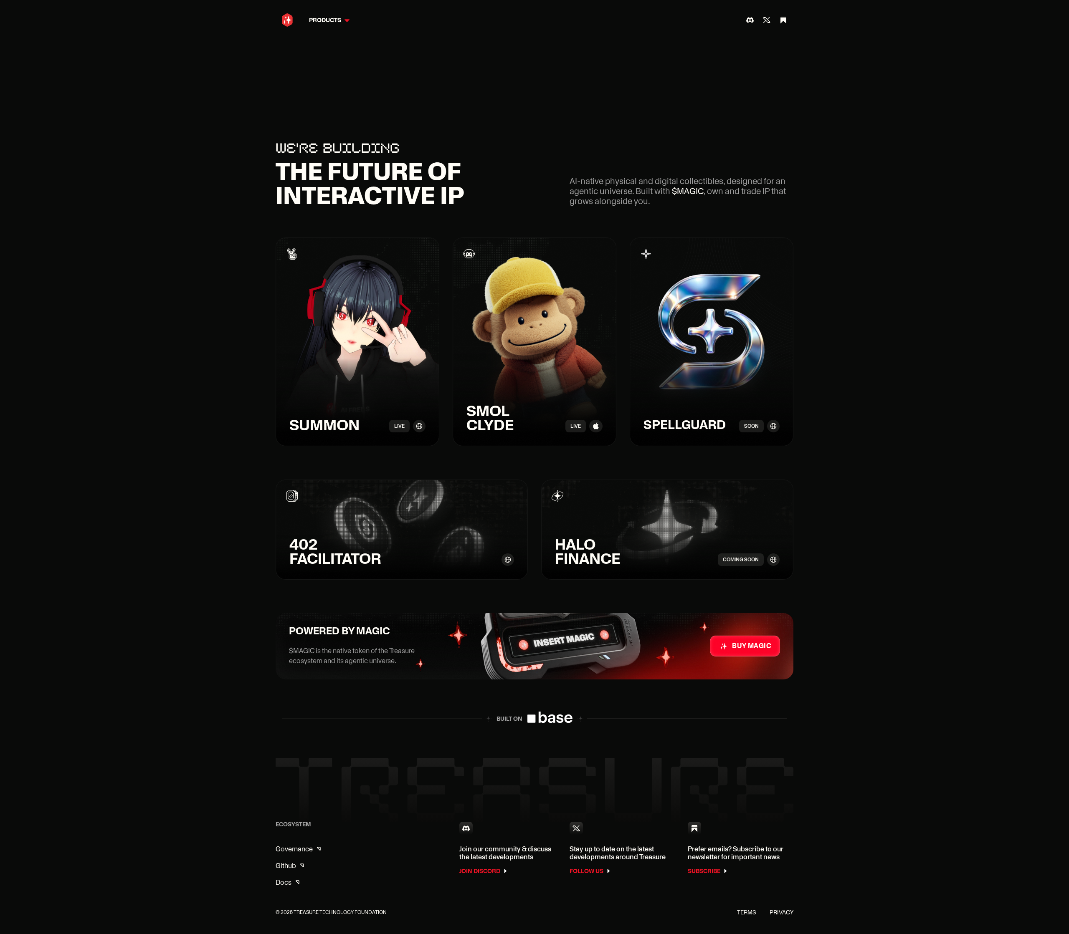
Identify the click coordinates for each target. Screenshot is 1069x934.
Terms (746, 912)
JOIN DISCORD (479, 871)
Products (325, 20)
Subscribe (704, 871)
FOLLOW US (586, 871)
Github (286, 866)
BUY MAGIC (751, 646)
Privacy (781, 912)
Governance (294, 849)
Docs (283, 882)
